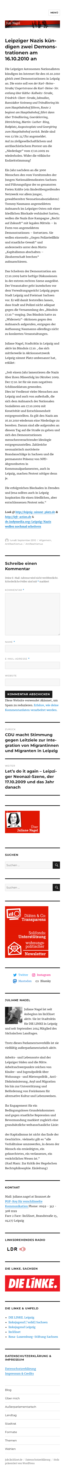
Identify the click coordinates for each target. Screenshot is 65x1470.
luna (12, 540)
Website (11, 675)
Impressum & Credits (19, 1373)
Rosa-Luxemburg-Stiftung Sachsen (33, 1336)
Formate (11, 1432)
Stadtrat (10, 1423)
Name (10, 641)
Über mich (12, 1398)
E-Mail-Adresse (17, 658)
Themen (11, 1440)
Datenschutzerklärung (20, 1368)
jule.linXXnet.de (13, 1459)
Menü (54, 12)
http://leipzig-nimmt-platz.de (35, 512)
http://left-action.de (18, 517)
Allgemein (45, 540)
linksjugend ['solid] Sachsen (28, 1322)
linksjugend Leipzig (22, 1327)
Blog (8, 1390)
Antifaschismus (13, 543)
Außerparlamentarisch (20, 1406)
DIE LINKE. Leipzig (21, 1317)
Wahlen (10, 1449)
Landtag (11, 1415)
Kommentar (14, 590)
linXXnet (14, 1332)
